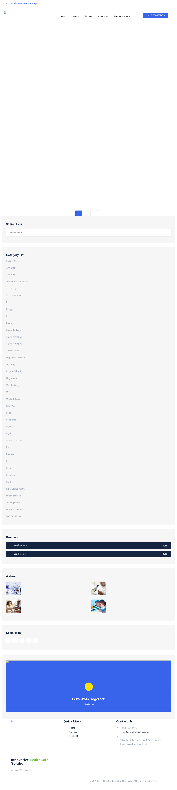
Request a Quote (122, 16)
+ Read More (17, 60)
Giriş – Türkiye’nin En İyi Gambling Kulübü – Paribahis (64, 128)
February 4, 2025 (25, 123)
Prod (8, 481)
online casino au (14, 440)
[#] (8, 640)
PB (7, 447)
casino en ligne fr (15, 330)
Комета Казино (13, 509)
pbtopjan (10, 454)
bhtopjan (10, 309)
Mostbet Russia (13, 399)
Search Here (14, 224)
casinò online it (13, 350)
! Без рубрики (13, 260)
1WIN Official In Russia (17, 281)
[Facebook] (128, 4)
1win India (10, 274)
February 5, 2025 (25, 77)
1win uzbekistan (13, 295)
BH (7, 302)
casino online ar (14, 343)
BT (7, 316)
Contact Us (103, 16)
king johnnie (12, 378)
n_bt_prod (11, 419)
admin (9, 30)
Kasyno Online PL (14, 371)
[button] (155, 15)
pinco (8, 461)
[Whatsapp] (161, 4)
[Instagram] (136, 4)
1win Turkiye (11, 288)
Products (75, 16)
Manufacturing (12, 385)
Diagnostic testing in (15, 357)
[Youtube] (153, 4)
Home (62, 16)
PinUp (8, 468)
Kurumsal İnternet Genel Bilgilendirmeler (49, 82)
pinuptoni (10, 475)
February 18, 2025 (25, 30)
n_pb (8, 433)
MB (7, 392)
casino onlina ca (14, 336)
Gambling (10, 364)
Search (167, 232)
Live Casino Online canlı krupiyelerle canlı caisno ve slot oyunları (77, 173)
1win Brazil (11, 267)
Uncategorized (13, 502)
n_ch (8, 426)
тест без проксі (14, 516)
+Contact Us (89, 704)
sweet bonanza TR (15, 495)
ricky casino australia (16, 488)
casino (9, 323)
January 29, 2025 (25, 168)
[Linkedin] (145, 4)
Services (88, 16)
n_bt (8, 412)
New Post (10, 406)
